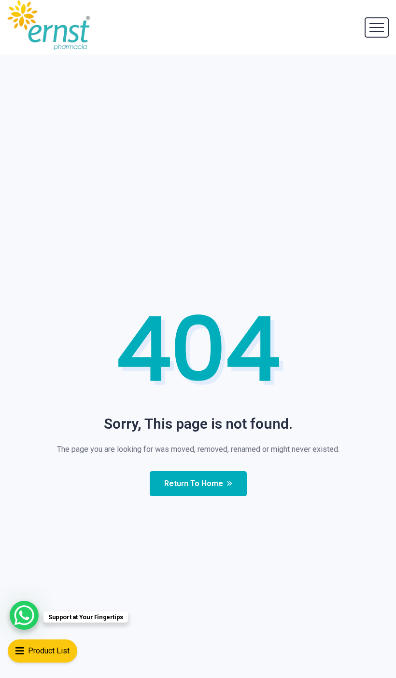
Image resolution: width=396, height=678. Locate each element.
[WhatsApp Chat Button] (24, 615)
